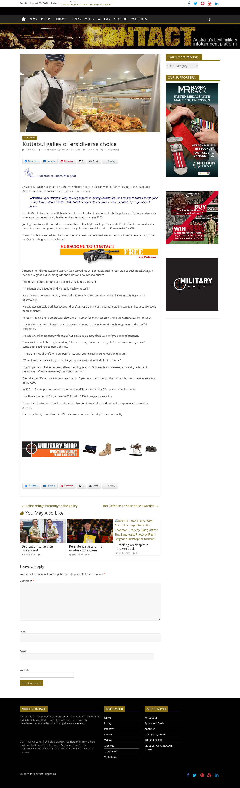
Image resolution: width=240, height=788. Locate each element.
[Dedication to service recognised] (43, 521)
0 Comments (92, 149)
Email (23, 651)
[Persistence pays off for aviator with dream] (90, 521)
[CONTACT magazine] (24, 19)
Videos (89, 19)
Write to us (139, 19)
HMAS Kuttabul (111, 149)
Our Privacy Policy (155, 734)
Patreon (79, 723)
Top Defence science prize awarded (131, 506)
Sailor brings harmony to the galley (49, 506)
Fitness (76, 19)
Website (25, 670)
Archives (104, 19)
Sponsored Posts (154, 723)
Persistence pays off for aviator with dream (86, 548)
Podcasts (61, 19)
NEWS (33, 19)
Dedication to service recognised (37, 548)
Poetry (45, 19)
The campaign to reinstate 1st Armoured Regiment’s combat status (99, 3)
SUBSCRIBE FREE (154, 740)
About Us (150, 728)
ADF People (29, 137)
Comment (27, 581)
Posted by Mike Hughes (52, 149)
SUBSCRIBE (120, 19)
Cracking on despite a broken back (132, 547)
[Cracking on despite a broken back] (137, 521)
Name (23, 631)
